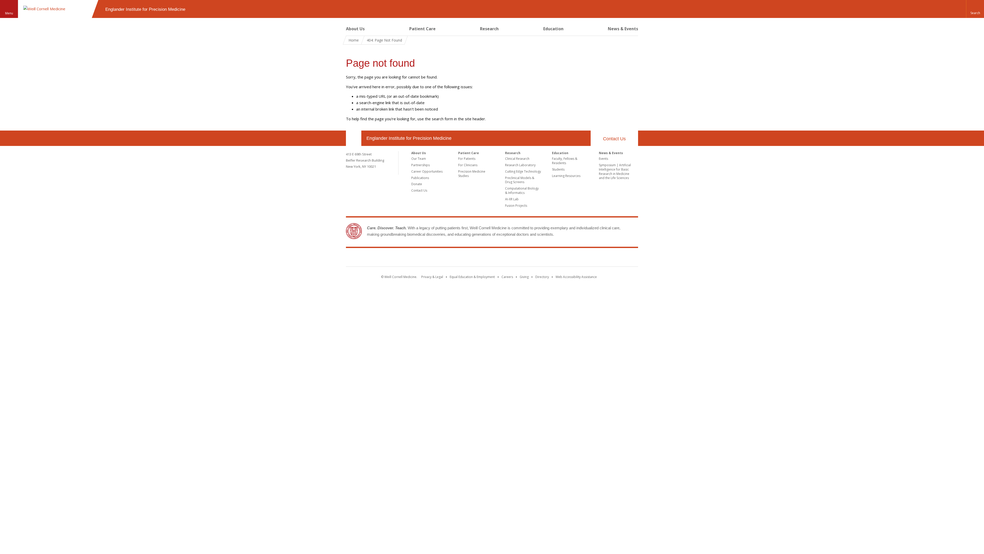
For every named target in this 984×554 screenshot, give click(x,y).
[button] (975, 9)
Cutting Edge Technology (523, 171)
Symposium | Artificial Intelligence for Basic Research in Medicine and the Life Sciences (615, 171)
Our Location (353, 138)
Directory (542, 277)
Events (603, 158)
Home (353, 40)
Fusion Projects (516, 205)
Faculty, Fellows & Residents (564, 160)
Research (489, 29)
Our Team (418, 158)
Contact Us (614, 138)
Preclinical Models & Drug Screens (519, 180)
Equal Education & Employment (472, 277)
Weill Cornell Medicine (492, 258)
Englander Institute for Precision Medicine (409, 138)
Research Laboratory (520, 165)
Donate (416, 184)
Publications (420, 178)
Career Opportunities (427, 171)
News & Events (623, 29)
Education (553, 29)
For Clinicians (467, 165)
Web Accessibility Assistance (576, 277)
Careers (507, 277)
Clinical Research (517, 158)
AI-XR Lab (512, 199)
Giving (524, 277)
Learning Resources (566, 176)
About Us (355, 29)
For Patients (466, 158)
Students (558, 169)
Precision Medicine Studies (471, 173)
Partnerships (420, 165)
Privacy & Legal (432, 277)
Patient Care (422, 29)
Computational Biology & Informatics (522, 190)
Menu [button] (9, 13)
